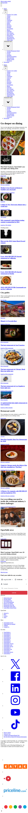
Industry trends (10, 59)
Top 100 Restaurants (9, 602)
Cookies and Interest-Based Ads (11, 735)
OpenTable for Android (9, 624)
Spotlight (9, 55)
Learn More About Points (10, 607)
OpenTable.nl (7, 642)
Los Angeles (10, 28)
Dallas (8, 23)
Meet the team (4, 572)
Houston (9, 27)
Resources (9, 60)
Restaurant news (8, 41)
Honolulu (9, 26)
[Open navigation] (1, 4)
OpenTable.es (7, 635)
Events (8, 53)
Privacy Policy (7, 732)
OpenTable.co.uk (8, 645)
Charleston (9, 20)
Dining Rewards (8, 598)
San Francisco (10, 37)
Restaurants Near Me (9, 605)
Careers (5, 616)
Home (5, 8)
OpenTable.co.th (8, 649)
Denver (8, 24)
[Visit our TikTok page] (15, 730)
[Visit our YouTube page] (15, 717)
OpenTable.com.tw (8, 652)
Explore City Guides (12, 14)
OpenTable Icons (8, 600)
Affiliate (6, 625)
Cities (5, 10)
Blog (5, 614)
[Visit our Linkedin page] (15, 693)
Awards (9, 52)
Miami (8, 30)
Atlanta (8, 16)
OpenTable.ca (7, 636)
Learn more (3, 538)
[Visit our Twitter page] (15, 669)
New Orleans (10, 33)
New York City (10, 34)
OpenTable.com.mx (8, 643)
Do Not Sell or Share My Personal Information (15, 736)
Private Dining (7, 599)
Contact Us (6, 627)
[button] (7, 579)
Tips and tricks (10, 58)
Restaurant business (11, 56)
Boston (8, 18)
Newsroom (6, 62)
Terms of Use (7, 734)
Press (5, 617)
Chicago (9, 21)
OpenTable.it (7, 650)
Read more (3, 176)
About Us (6, 613)
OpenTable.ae (7, 648)
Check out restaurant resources (8, 506)
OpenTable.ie (7, 639)
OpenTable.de (7, 633)
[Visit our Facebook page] (15, 681)
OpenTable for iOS (8, 622)
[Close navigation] (1, 6)
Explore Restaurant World (13, 51)
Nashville (9, 31)
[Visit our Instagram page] (15, 705)
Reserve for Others (8, 603)
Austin (8, 17)
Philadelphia (10, 35)
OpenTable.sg (7, 640)
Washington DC (11, 38)
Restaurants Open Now (9, 606)
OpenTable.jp (7, 632)
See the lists (3, 300)
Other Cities (10, 40)
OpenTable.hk (7, 638)
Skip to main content (6, 1)
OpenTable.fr (7, 653)
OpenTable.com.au (8, 646)
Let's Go (14, 592)
